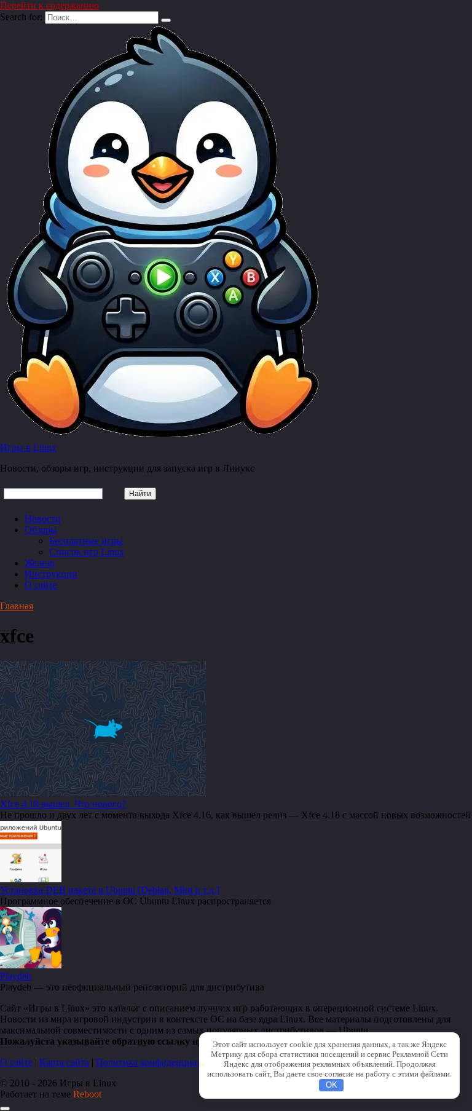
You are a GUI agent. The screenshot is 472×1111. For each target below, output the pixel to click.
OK (331, 1084)
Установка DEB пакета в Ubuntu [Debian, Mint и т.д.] (109, 890)
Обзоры (41, 529)
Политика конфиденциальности (163, 1062)
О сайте (41, 585)
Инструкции (51, 574)
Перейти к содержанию (49, 5)
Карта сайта (64, 1062)
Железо (40, 563)
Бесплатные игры (86, 541)
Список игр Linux (86, 552)
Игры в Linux (28, 447)
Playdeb (15, 976)
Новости (43, 518)
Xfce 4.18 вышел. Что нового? (63, 804)
